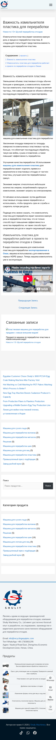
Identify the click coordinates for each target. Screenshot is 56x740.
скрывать (23, 56)
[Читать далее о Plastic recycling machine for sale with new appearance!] (28, 331)
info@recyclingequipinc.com (21, 638)
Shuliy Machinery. (38, 725)
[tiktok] (21, 733)
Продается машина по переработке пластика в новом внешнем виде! (28, 338)
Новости (7, 32)
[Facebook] (35, 733)
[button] (50, 4)
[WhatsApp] (28, 733)
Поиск (6, 480)
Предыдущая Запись (28, 301)
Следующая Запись (28, 308)
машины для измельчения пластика (21, 165)
